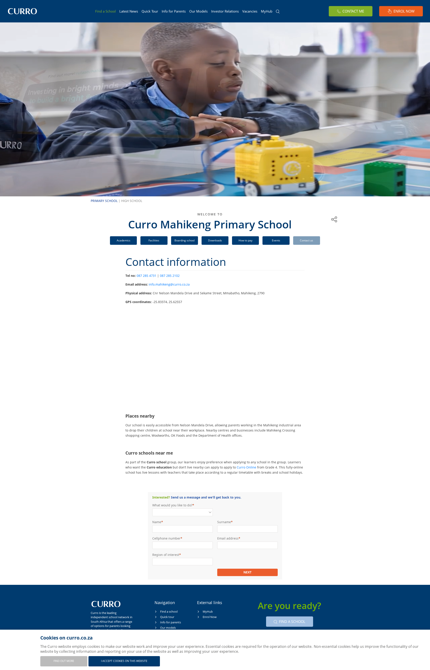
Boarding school (184, 240)
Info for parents (170, 622)
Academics (123, 240)
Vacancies (249, 11)
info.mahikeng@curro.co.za (169, 284)
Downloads (215, 240)
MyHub (266, 11)
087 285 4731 (146, 275)
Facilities (153, 240)
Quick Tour (150, 11)
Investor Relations (225, 11)
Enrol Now (404, 11)
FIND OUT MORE (64, 661)
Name (156, 522)
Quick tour (167, 617)
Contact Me (353, 11)
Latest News (128, 11)
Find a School (105, 11)
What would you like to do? (172, 505)
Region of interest (165, 555)
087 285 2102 (170, 275)
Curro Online (246, 467)
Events (276, 240)
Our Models (198, 11)
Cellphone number (166, 538)
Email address (228, 538)
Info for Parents (174, 11)
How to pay (245, 240)
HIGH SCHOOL (131, 201)
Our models (168, 628)
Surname (224, 522)
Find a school (169, 611)
